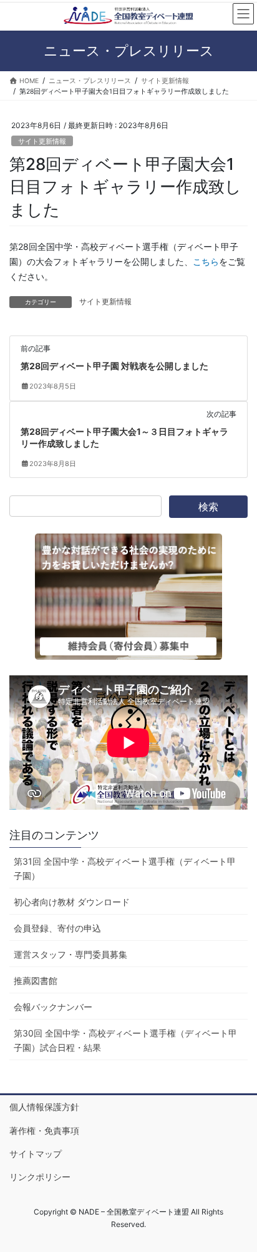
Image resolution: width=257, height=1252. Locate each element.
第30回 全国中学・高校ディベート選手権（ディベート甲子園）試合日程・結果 (125, 1040)
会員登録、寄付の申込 (57, 928)
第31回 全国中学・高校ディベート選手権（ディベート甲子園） (125, 868)
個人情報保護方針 (44, 1106)
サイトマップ (35, 1153)
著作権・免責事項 (44, 1130)
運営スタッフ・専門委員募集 (70, 954)
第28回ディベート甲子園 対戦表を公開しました (114, 365)
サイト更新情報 (42, 141)
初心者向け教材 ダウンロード (72, 902)
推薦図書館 (35, 980)
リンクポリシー (39, 1176)
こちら (206, 261)
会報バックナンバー (53, 1006)
